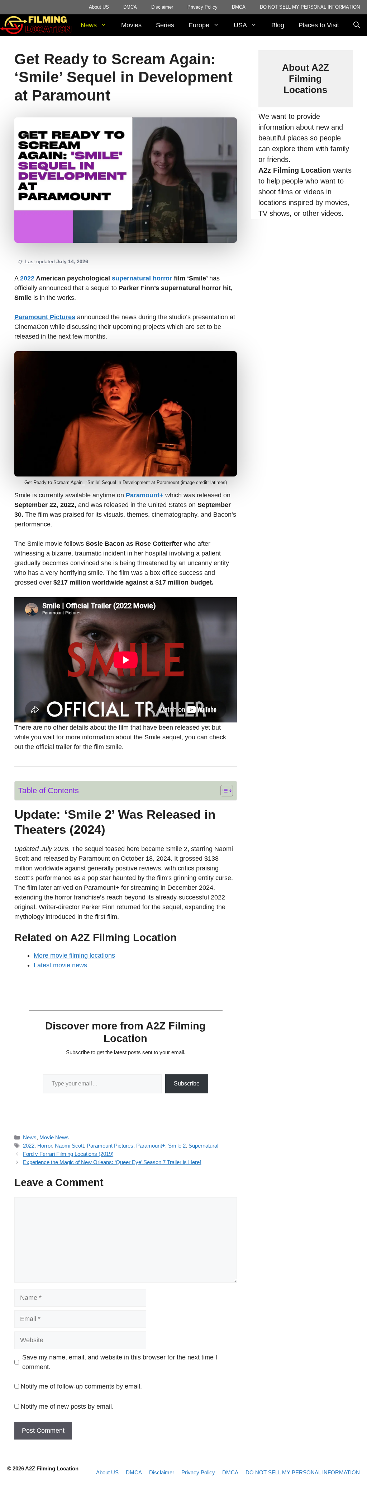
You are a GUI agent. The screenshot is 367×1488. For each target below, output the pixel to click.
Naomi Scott (69, 1146)
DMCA (130, 7)
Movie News (54, 1137)
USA (240, 25)
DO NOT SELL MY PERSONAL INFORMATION (310, 7)
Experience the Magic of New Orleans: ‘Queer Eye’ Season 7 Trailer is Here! (112, 1162)
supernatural (131, 278)
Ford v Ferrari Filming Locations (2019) (68, 1154)
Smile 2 (177, 1146)
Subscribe (187, 1083)
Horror (44, 1146)
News (89, 25)
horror (162, 278)
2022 (27, 278)
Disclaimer (162, 7)
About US (99, 7)
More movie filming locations (74, 955)
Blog (277, 25)
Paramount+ (144, 495)
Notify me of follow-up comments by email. (81, 1386)
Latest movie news (60, 965)
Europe (199, 25)
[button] (356, 25)
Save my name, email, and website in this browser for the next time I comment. (119, 1362)
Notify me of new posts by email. (67, 1406)
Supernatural (203, 1146)
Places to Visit (319, 25)
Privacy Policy (202, 7)
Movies (131, 25)
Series (165, 25)
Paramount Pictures (44, 317)
